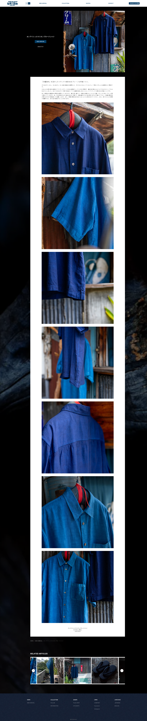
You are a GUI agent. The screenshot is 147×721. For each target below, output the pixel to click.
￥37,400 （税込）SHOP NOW (77, 629)
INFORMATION (54, 706)
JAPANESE (117, 703)
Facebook (97, 706)
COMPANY (97, 703)
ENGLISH (117, 706)
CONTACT (110, 3)
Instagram (97, 709)
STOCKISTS (76, 706)
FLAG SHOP (76, 703)
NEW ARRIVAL (43, 3)
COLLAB (53, 703)
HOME (31, 641)
